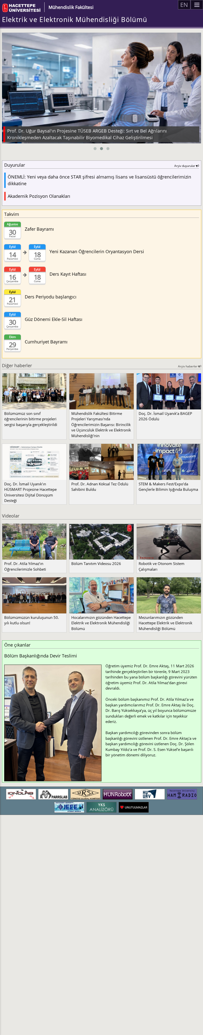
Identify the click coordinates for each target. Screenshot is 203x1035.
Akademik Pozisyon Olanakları (39, 196)
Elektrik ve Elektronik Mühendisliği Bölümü (74, 19)
